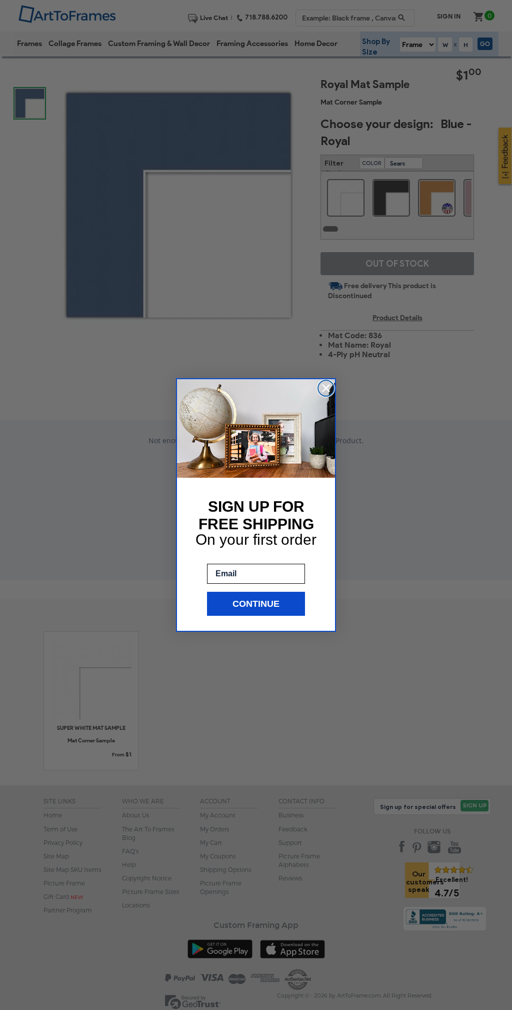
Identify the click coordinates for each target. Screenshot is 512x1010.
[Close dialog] (326, 388)
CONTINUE (256, 604)
